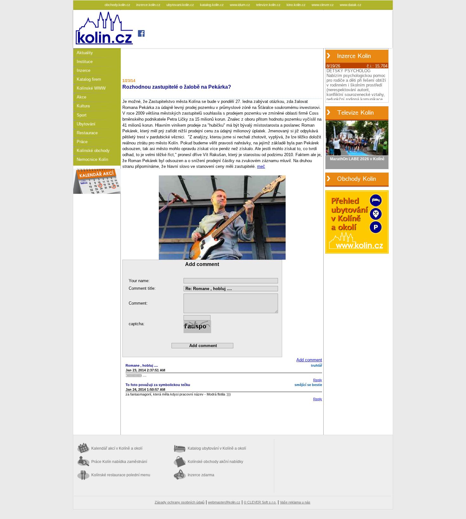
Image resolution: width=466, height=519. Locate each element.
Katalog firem (89, 79)
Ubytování (86, 124)
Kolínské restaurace (120, 475)
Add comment (309, 360)
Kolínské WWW (91, 88)
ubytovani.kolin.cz (180, 5)
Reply (317, 380)
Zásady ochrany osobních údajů (179, 502)
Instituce (85, 61)
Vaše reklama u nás (295, 502)
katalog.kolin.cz (212, 5)
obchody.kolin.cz (118, 5)
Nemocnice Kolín (92, 159)
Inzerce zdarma (201, 475)
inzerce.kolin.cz (148, 5)
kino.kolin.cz (297, 5)
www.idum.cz (240, 5)
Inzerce (83, 70)
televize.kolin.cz (269, 5)
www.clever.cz (323, 5)
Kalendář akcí (116, 448)
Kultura (83, 106)
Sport (82, 115)
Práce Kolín (119, 461)
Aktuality (85, 52)
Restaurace (87, 132)
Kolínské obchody (93, 150)
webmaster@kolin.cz (224, 502)
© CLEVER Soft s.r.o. (260, 502)
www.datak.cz (350, 5)
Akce (81, 97)
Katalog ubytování (217, 448)
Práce (82, 141)
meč (261, 166)
